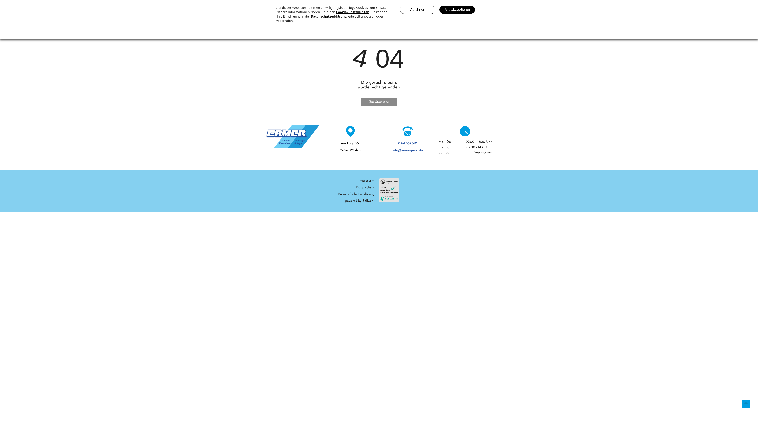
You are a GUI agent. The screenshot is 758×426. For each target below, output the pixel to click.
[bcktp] (746, 404)
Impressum (366, 180)
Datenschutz (365, 187)
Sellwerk (368, 201)
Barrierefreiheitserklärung (356, 194)
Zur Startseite (379, 102)
